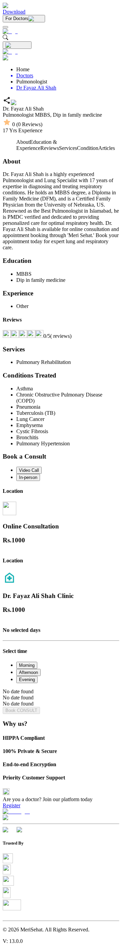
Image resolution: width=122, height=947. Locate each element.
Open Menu (61, 473)
